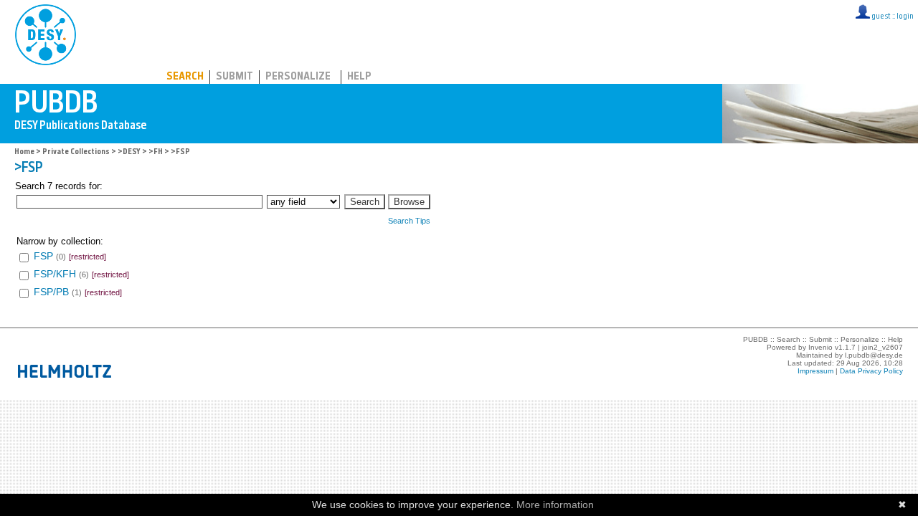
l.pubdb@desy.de (874, 355)
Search (185, 77)
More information (555, 504)
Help (359, 77)
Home (24, 152)
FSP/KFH (55, 274)
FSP (43, 256)
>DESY (129, 152)
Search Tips (409, 220)
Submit (234, 77)
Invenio (820, 347)
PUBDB (109, 32)
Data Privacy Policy (871, 371)
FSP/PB (51, 292)
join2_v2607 (882, 347)
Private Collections (76, 152)
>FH (155, 152)
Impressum (815, 371)
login (905, 17)
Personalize (298, 77)
